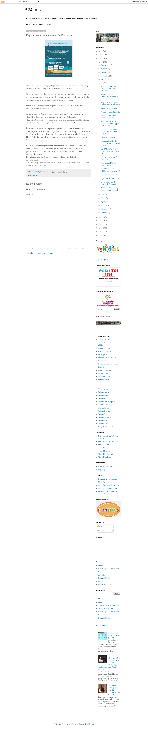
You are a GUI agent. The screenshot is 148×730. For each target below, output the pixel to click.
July (102, 83)
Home (28, 24)
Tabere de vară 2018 (105, 608)
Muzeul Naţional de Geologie (109, 485)
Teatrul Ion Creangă (105, 454)
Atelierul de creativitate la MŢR (107, 344)
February (104, 209)
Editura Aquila (103, 392)
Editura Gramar (104, 411)
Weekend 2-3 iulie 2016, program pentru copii (109, 188)
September (105, 76)
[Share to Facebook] (64, 172)
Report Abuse (102, 259)
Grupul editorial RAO (106, 427)
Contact (48, 24)
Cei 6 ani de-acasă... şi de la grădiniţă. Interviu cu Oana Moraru (114, 690)
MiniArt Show (103, 373)
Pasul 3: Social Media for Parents (109, 158)
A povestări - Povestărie (109, 108)
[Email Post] (53, 171)
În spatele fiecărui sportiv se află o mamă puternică (110, 103)
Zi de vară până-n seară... (109, 174)
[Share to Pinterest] (66, 172)
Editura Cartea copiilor (106, 401)
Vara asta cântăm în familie (110, 112)
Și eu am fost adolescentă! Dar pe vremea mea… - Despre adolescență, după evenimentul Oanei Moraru (109, 662)
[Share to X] (62, 172)
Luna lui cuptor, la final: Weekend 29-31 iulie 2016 (109, 131)
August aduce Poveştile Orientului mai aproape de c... (110, 96)
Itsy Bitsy (101, 469)
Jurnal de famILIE (104, 584)
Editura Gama (103, 404)
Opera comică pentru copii (108, 441)
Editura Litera (103, 414)
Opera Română (103, 444)
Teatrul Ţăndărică (104, 457)
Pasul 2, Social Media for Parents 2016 (109, 164)
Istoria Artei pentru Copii (107, 479)
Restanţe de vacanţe (108, 137)
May (103, 198)
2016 (101, 62)
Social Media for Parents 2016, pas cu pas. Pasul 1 (110, 170)
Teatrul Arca (103, 448)
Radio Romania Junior (106, 466)
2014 (101, 220)
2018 (101, 54)
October (104, 72)
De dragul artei (103, 354)
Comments (103, 531)
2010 (101, 235)
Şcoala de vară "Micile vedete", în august (108, 116)
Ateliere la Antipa (104, 339)
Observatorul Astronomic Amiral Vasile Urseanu (107, 492)
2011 (101, 231)
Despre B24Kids (38, 24)
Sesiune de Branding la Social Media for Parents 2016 (110, 143)
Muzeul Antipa (103, 482)
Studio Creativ (103, 379)
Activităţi (101, 575)
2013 (101, 224)
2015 (101, 217)
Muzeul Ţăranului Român (107, 488)
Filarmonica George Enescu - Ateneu (108, 437)
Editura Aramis (103, 395)
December (105, 65)
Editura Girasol (103, 408)
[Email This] (57, 172)
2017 (101, 58)
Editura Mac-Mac (104, 417)
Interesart (102, 360)
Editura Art (102, 398)
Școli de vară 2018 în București (109, 605)
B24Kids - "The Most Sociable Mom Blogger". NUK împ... (110, 123)
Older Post (86, 249)
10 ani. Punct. (102, 625)
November (105, 68)
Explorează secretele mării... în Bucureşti (108, 183)
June (103, 194)
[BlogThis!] (60, 172)
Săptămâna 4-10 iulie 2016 (110, 178)
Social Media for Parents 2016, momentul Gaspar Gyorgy (110, 151)
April (103, 201)
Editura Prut (102, 420)
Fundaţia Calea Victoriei (107, 357)
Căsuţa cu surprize (105, 351)
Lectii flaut (102, 367)
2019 (101, 51)
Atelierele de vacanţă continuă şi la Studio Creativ (108, 88)
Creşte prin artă (104, 348)
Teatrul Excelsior (104, 451)
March (103, 205)
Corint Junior (103, 389)
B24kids (32, 9)
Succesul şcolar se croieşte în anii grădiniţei (114, 635)
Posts (101, 526)
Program (35, 175)
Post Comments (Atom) (44, 253)
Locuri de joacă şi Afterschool (109, 568)
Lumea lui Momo (104, 370)
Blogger (91, 724)
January (104, 212)
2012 (101, 228)
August (104, 79)
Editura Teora (103, 423)
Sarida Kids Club (104, 376)
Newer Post (31, 249)
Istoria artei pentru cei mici (108, 364)
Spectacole (102, 572)
